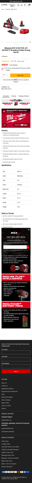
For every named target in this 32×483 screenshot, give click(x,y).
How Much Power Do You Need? (10, 447)
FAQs (3, 394)
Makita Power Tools (7, 461)
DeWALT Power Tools (7, 452)
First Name (5, 349)
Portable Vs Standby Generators (10, 450)
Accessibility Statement (8, 432)
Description (6, 96)
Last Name (4, 356)
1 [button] (5, 42)
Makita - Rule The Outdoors (9, 464)
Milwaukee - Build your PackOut (10, 458)
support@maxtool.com (7, 428)
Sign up (16, 371)
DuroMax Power (6, 444)
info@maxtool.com (6, 420)
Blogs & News (5, 403)
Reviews (13, 96)
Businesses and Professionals (10, 391)
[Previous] (2, 42)
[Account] (24, 4)
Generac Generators (7, 467)
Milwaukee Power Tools (8, 455)
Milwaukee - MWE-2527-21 (11, 9)
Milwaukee (5, 56)
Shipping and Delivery (7, 389)
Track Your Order (6, 406)
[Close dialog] (29, 229)
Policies (4, 408)
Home (3, 9)
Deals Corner (5, 441)
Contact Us (5, 386)
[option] (16, 26)
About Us (4, 383)
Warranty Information (7, 397)
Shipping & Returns (24, 96)
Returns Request (6, 400)
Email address (5, 363)
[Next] (30, 42)
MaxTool (11, 477)
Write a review (20, 61)
